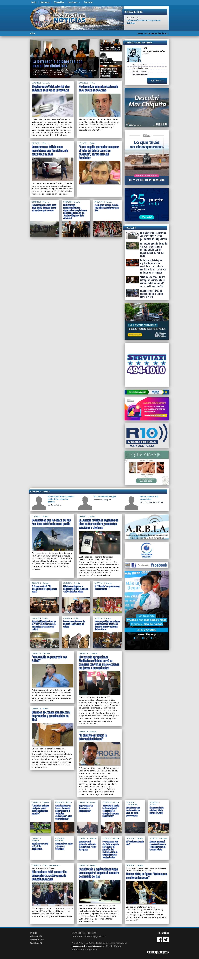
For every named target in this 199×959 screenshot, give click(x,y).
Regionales (59, 841)
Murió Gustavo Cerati (50, 66)
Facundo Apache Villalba (153, 502)
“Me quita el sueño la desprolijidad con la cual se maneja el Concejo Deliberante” (110, 811)
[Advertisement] (18, 82)
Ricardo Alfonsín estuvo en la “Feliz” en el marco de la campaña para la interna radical (44, 625)
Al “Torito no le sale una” (135, 843)
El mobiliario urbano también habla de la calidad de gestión (61, 499)
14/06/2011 (83, 517)
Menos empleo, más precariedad (149, 498)
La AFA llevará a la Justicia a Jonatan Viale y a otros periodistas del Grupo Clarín (153, 236)
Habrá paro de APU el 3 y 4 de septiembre (40, 846)
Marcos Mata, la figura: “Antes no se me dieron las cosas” (146, 875)
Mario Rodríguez (104, 500)
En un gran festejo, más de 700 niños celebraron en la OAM (107, 208)
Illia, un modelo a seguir (105, 496)
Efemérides (59, 2)
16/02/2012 (36, 83)
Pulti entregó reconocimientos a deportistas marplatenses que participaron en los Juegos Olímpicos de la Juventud (75, 212)
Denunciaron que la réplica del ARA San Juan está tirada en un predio (51, 522)
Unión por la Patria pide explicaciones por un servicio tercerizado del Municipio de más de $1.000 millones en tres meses (153, 266)
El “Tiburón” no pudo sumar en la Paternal (107, 587)
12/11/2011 (83, 143)
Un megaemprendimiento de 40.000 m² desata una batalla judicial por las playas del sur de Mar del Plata (153, 249)
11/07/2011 (36, 517)
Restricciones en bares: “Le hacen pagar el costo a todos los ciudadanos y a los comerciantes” (63, 812)
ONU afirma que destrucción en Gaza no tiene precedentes (133, 811)
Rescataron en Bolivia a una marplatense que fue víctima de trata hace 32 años (50, 150)
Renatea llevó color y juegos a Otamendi (64, 846)
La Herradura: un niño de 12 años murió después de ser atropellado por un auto (44, 208)
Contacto (88, 2)
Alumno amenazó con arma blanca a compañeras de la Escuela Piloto (157, 845)
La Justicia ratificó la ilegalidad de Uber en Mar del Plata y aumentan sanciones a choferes (98, 523)
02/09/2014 (36, 653)
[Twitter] (166, 941)
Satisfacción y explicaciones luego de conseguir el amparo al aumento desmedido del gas (99, 872)
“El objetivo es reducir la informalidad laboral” (93, 737)
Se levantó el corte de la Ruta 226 (141, 20)
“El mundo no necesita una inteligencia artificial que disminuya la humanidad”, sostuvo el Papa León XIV (152, 282)
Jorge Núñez (56, 505)
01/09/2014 (83, 838)
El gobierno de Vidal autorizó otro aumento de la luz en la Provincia (50, 88)
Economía (46, 83)
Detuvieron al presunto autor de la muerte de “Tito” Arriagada (87, 845)
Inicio (33, 2)
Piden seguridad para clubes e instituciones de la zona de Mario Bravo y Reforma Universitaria (107, 625)
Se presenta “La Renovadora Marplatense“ (86, 808)
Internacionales (131, 805)
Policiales (46, 143)
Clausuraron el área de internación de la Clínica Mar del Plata (151, 293)
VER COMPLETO (157, 81)
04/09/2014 (36, 202)
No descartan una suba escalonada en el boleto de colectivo (98, 88)
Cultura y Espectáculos (51, 865)
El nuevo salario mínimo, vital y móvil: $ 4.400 (156, 810)
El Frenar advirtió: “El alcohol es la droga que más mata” (44, 589)
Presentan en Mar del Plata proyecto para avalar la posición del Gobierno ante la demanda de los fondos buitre (110, 849)
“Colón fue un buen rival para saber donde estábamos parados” (40, 809)
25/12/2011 (36, 143)
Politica (92, 83)
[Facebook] (160, 941)
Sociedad (108, 202)
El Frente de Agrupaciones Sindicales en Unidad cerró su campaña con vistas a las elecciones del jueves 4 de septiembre (99, 662)
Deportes (77, 202)
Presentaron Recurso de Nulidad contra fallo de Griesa (74, 624)
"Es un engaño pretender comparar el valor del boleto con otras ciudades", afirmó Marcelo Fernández (99, 152)
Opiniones (45, 2)
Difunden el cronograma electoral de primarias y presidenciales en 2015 (51, 716)
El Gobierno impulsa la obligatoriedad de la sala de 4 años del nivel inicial (75, 589)
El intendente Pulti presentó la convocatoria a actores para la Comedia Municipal (49, 875)
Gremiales (93, 653)
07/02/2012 (83, 83)
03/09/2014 (67, 583)
